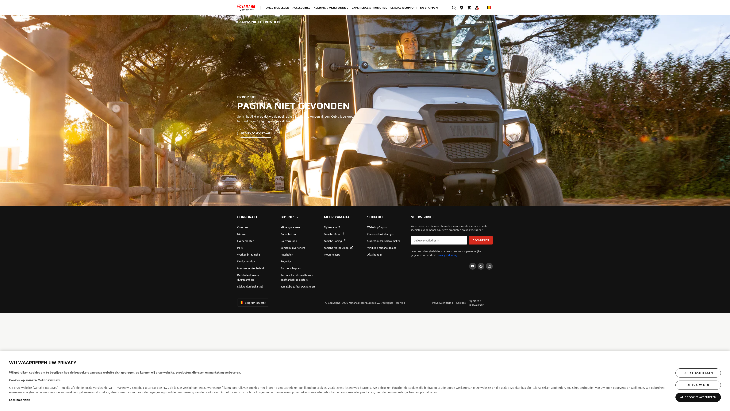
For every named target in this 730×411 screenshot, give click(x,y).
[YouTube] (472, 266)
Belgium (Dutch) (255, 302)
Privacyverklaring (447, 254)
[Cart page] (469, 7)
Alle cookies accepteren (698, 397)
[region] (365, 381)
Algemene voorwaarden (476, 302)
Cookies (461, 302)
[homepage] (246, 7)
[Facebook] (481, 266)
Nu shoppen (429, 7)
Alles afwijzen (698, 385)
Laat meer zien (19, 399)
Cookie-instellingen (698, 373)
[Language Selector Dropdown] (489, 7)
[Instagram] (489, 266)
